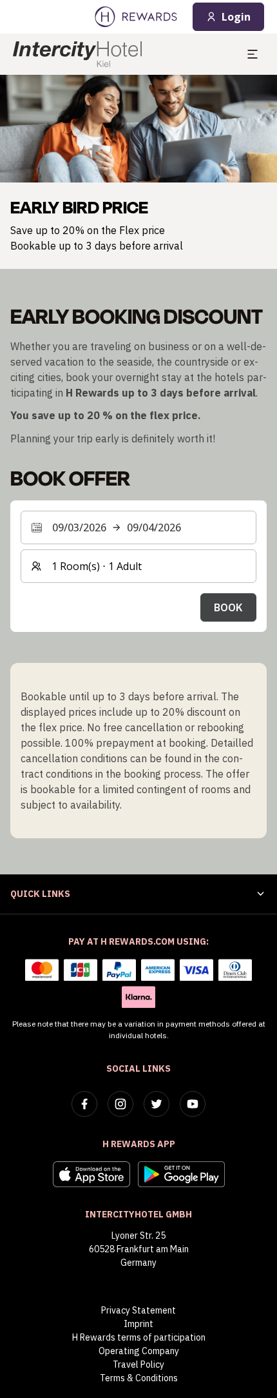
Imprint (138, 1324)
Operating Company (139, 1351)
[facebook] (84, 1104)
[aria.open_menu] (252, 54)
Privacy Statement (138, 1310)
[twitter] (156, 1104)
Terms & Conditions (139, 1378)
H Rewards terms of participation (138, 1337)
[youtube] (192, 1104)
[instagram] (120, 1104)
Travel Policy (138, 1364)
